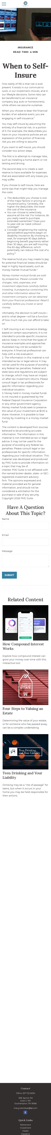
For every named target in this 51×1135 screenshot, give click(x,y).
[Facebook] (25, 1112)
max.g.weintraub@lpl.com (25, 1108)
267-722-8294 (29, 1093)
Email (5, 535)
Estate (25, 1131)
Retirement (25, 1125)
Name (5, 519)
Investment (25, 1128)
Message (7, 551)
